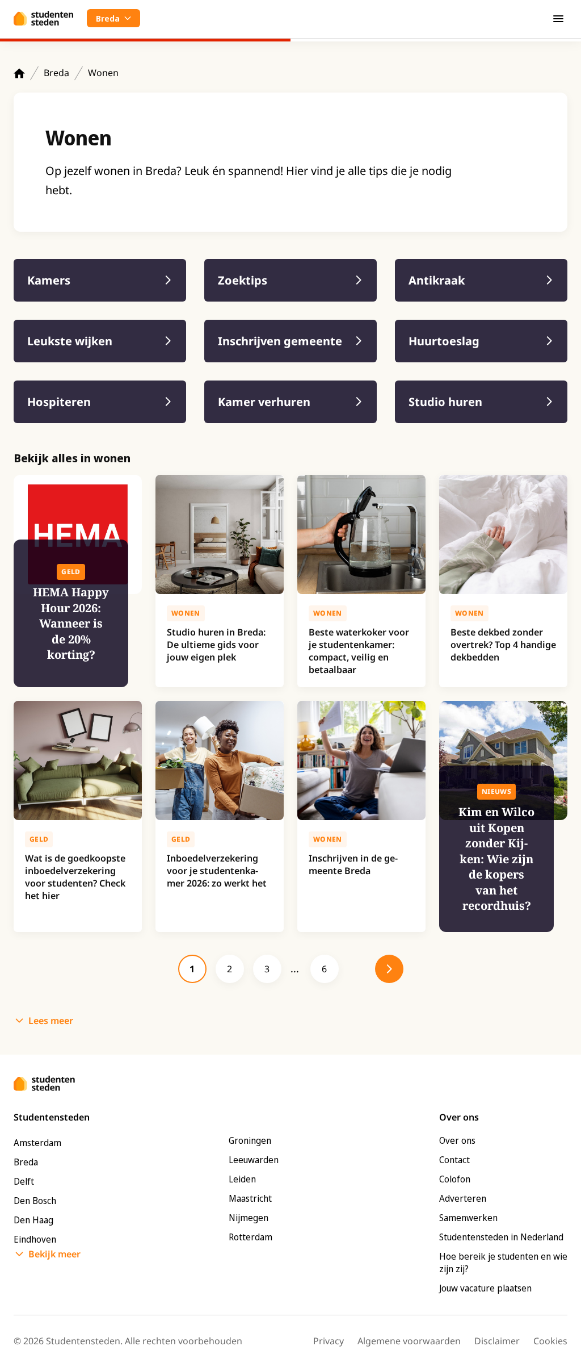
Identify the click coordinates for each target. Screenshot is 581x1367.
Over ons (457, 1140)
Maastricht (250, 1198)
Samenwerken (468, 1217)
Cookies (550, 1341)
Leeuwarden (254, 1159)
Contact (454, 1159)
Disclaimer (497, 1341)
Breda (56, 72)
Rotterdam (250, 1237)
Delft (24, 1181)
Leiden (242, 1179)
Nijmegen (248, 1217)
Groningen (250, 1140)
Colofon (454, 1179)
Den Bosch (35, 1200)
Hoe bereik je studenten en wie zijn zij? (503, 1262)
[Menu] (558, 18)
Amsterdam (37, 1142)
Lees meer (50, 1020)
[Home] (19, 73)
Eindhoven (35, 1239)
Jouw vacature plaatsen (485, 1288)
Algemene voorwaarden (409, 1341)
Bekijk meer (54, 1254)
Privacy (328, 1341)
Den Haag (33, 1220)
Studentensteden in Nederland (501, 1237)
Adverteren (462, 1198)
